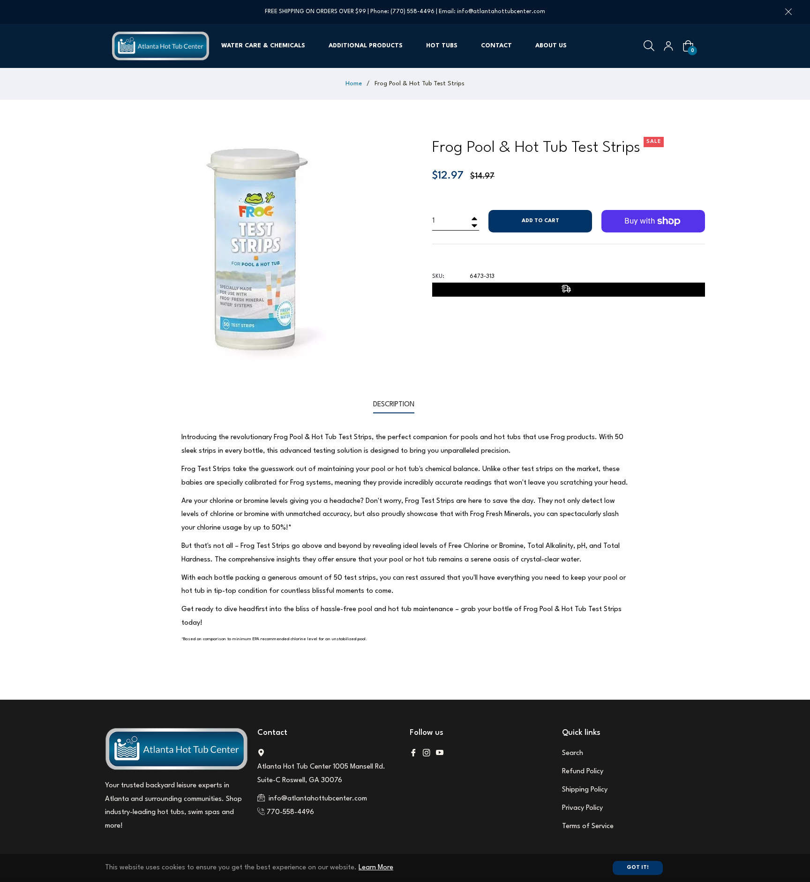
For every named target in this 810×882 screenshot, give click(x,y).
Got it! (638, 867)
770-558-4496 (290, 812)
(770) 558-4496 (412, 12)
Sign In (668, 46)
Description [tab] (393, 404)
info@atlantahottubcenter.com (501, 12)
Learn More (376, 867)
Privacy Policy (582, 808)
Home (353, 84)
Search (572, 753)
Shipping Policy (585, 789)
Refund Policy (582, 771)
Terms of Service (588, 826)
